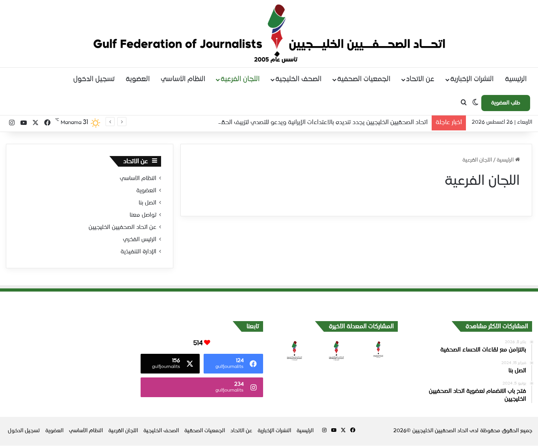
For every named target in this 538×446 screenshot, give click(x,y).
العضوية (138, 79)
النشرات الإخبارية (471, 79)
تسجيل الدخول (94, 79)
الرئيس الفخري (139, 239)
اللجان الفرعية (240, 79)
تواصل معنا (143, 215)
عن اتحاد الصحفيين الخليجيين (122, 227)
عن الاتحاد (420, 79)
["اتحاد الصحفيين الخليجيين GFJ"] (269, 33)
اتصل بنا (147, 203)
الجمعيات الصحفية (363, 79)
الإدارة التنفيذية (138, 252)
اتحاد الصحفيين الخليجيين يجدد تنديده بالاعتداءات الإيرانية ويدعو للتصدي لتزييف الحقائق (320, 122)
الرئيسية (516, 79)
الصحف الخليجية (298, 79)
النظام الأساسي (183, 79)
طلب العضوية (505, 103)
